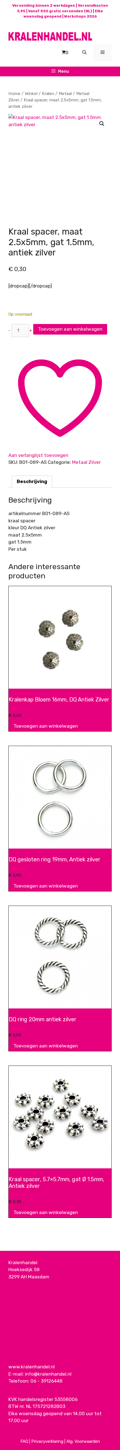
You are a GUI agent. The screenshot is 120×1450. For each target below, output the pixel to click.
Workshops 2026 (80, 16)
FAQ (24, 1441)
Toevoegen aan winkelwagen (70, 329)
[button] (102, 124)
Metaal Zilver (86, 462)
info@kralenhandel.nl (48, 1374)
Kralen (48, 93)
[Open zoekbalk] (84, 52)
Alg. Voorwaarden (83, 1441)
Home (14, 93)
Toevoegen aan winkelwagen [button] (45, 726)
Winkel (31, 93)
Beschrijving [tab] (32, 481)
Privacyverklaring (47, 1441)
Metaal (65, 93)
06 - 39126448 (46, 1381)
